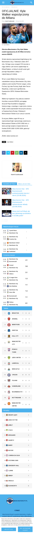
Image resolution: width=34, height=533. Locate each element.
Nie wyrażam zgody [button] (25, 529)
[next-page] (6, 220)
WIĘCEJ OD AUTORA (24, 184)
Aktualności (14, 7)
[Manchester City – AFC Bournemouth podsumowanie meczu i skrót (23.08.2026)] (6, 191)
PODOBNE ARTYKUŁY (9, 184)
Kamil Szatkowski (9, 21)
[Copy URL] (25, 153)
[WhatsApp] (17, 153)
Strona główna (6, 7)
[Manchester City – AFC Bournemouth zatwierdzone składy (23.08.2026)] (6, 202)
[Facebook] (4, 153)
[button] (31, 2)
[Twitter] (8, 153)
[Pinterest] (12, 153)
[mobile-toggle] (3, 2)
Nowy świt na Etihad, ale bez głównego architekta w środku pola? (21, 213)
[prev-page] (3, 220)
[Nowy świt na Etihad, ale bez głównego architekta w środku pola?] (6, 213)
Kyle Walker (10, 142)
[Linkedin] (21, 153)
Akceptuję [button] (9, 529)
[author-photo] (17, 172)
